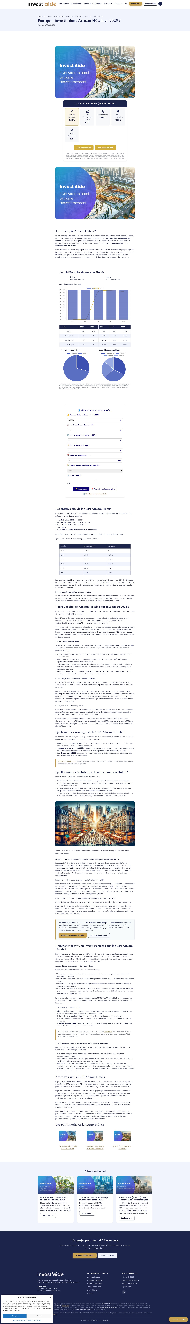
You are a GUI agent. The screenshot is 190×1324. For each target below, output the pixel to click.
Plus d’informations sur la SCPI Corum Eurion (68, 1147)
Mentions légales (93, 1277)
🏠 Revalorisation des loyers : (78, 445)
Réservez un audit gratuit (67, 761)
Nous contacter (107, 1255)
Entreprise (97, 4)
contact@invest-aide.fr (130, 1280)
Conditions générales (95, 1280)
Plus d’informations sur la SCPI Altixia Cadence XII (95, 1147)
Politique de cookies (94, 1283)
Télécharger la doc (84, 147)
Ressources (108, 4)
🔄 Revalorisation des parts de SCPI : (81, 435)
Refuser (39, 1316)
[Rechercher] (126, 4)
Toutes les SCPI (63, 16)
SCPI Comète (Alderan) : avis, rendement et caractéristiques (133, 1198)
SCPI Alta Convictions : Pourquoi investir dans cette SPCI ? (94, 1198)
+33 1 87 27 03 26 (128, 1277)
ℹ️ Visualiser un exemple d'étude (95, 494)
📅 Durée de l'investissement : (79, 455)
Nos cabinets (92, 1290)
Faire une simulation (105, 147)
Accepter (15, 1316)
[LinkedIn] (124, 1292)
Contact (90, 1293)
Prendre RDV (136, 4)
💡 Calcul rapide (81, 489)
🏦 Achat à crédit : (74, 475)
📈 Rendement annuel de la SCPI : (80, 425)
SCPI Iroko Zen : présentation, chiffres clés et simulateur (53, 1198)
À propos (118, 4)
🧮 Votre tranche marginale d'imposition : (83, 465)
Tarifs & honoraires (94, 1287)
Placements (63, 4)
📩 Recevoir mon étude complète (103, 489)
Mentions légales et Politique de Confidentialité (27, 1320)
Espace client (150, 4)
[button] (50, 1297)
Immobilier (87, 4)
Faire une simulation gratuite (72, 935)
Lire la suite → (48, 1216)
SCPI (55, 16)
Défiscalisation (75, 4)
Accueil (40, 16)
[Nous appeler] (160, 4)
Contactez (108, 1031)
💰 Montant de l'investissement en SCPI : (83, 415)
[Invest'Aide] (42, 4)
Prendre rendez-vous (98, 935)
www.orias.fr (65, 1306)
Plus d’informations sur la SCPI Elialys (122, 1147)
